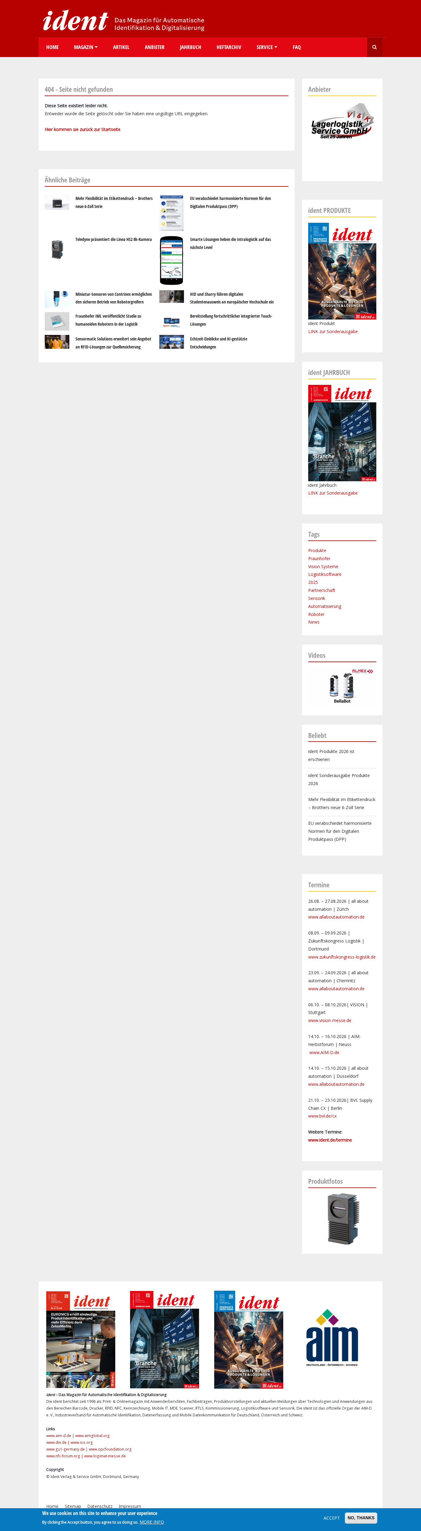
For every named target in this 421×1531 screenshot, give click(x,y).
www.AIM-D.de (324, 1052)
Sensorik (316, 598)
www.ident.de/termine (330, 1140)
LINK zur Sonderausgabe (333, 331)
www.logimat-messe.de (105, 1456)
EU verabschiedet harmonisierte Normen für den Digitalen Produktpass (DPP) (340, 831)
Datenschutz (99, 1506)
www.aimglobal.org (92, 1435)
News (314, 622)
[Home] (122, 20)
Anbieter (155, 47)
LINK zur (317, 493)
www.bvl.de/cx (322, 1116)
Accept (332, 1518)
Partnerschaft (321, 590)
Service (265, 47)
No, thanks (361, 1517)
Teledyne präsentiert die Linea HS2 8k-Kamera (114, 239)
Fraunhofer (319, 558)
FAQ (297, 47)
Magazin (83, 47)
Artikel (121, 47)
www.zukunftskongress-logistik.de (342, 957)
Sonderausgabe (342, 493)
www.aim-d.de (58, 1435)
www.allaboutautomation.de (336, 917)
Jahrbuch (190, 47)
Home (52, 47)
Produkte (317, 550)
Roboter (316, 614)
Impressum (130, 1506)
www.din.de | (58, 1442)
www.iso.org (82, 1442)
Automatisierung (324, 606)
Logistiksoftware (324, 574)
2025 (313, 582)
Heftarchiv (229, 47)
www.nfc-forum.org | (65, 1456)
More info (152, 1522)
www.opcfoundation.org (110, 1449)
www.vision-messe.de (329, 1020)
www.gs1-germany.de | (67, 1449)
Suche (374, 47)
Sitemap (73, 1506)
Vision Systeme (323, 566)
